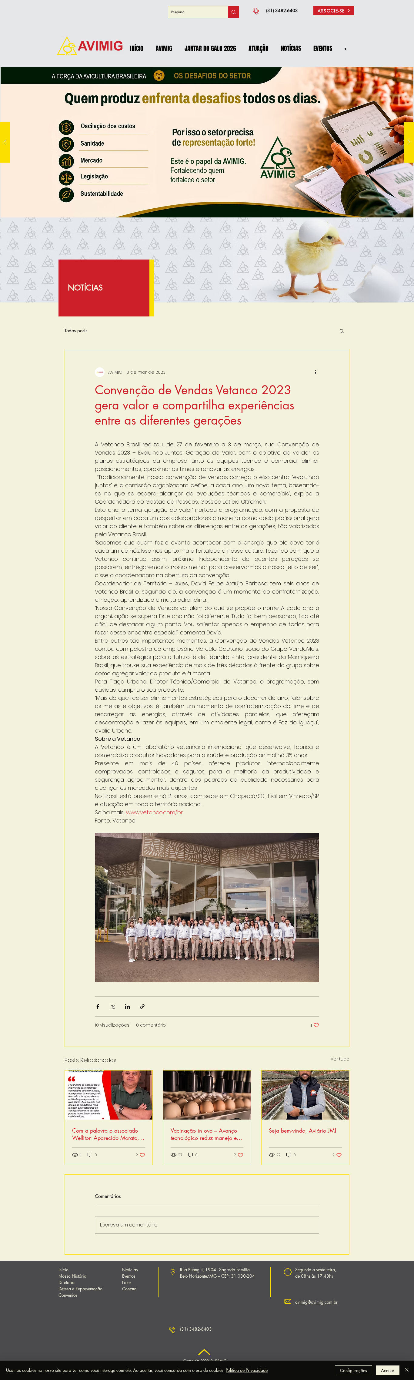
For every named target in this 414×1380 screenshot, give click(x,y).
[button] (163, 48)
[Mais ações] (315, 372)
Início (63, 1269)
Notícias (130, 1269)
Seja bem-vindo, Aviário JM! (302, 1130)
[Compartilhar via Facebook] (98, 1006)
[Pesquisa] (233, 12)
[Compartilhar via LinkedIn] (127, 1006)
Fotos (127, 1282)
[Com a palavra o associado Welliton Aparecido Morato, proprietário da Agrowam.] (108, 1095)
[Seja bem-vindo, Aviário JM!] (305, 1095)
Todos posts (76, 330)
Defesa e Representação (80, 1289)
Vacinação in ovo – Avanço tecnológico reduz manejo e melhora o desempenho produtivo (204, 1134)
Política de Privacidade (247, 1370)
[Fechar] (406, 1370)
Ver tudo (340, 1059)
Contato (129, 1289)
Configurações (353, 1370)
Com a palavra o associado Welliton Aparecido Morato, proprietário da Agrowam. (105, 1134)
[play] (399, 70)
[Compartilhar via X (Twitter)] (112, 1006)
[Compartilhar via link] (142, 1006)
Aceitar (387, 1370)
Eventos (128, 1276)
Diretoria (66, 1282)
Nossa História (72, 1276)
